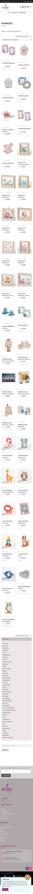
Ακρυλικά (5, 646)
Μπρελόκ (5, 703)
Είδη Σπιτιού (3, 838)
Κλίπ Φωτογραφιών (8, 737)
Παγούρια (5, 664)
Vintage (5, 671)
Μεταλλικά (5, 696)
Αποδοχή (5, 889)
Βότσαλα (5, 650)
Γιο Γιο (4, 652)
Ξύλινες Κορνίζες (7, 662)
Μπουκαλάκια (6, 678)
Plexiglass (5, 643)
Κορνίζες (5, 682)
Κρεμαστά (5, 673)
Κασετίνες (5, 657)
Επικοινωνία (29, 1)
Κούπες (5, 687)
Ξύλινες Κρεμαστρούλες (9, 710)
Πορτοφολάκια (7, 668)
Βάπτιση (2, 832)
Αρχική (3, 809)
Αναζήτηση (5, 750)
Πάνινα (5, 666)
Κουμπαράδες (6, 685)
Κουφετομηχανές (7, 691)
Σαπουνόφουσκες (7, 721)
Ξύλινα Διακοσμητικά (8, 707)
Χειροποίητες (6, 728)
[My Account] (27, 7)
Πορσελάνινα (6, 680)
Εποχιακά (2, 841)
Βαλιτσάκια (6, 648)
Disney (4, 730)
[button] (22, 7)
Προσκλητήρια (4, 834)
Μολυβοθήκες (6, 698)
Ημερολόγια (6, 735)
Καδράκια (5, 675)
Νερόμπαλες (6, 705)
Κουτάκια (5, 689)
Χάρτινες (5, 726)
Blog (25, 1)
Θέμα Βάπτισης (7, 655)
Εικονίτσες (5, 733)
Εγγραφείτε (6, 775)
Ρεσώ (4, 717)
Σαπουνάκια (6, 719)
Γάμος (1, 829)
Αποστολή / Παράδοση (7, 814)
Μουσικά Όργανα (7, 701)
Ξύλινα (5, 659)
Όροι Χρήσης (4, 811)
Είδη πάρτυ (3, 836)
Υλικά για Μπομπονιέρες (6, 827)
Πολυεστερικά (6, 712)
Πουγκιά (5, 714)
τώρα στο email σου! (15, 768)
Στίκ (4, 724)
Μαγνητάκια (6, 694)
